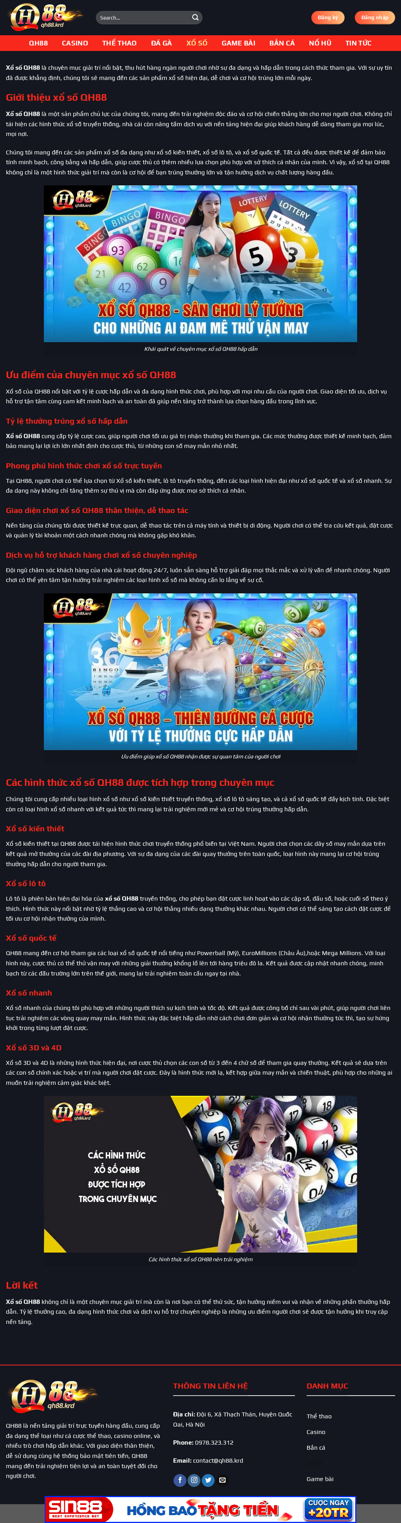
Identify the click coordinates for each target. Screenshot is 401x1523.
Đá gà (161, 43)
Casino (75, 43)
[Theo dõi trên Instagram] (194, 1480)
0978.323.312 (214, 1442)
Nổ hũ (320, 43)
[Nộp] (195, 17)
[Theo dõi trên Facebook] (179, 1480)
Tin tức (358, 43)
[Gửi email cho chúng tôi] (222, 1480)
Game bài (238, 43)
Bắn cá (282, 43)
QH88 (38, 43)
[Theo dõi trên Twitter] (208, 1480)
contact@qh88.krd (218, 1460)
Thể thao (119, 43)
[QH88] (45, 18)
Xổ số (197, 43)
